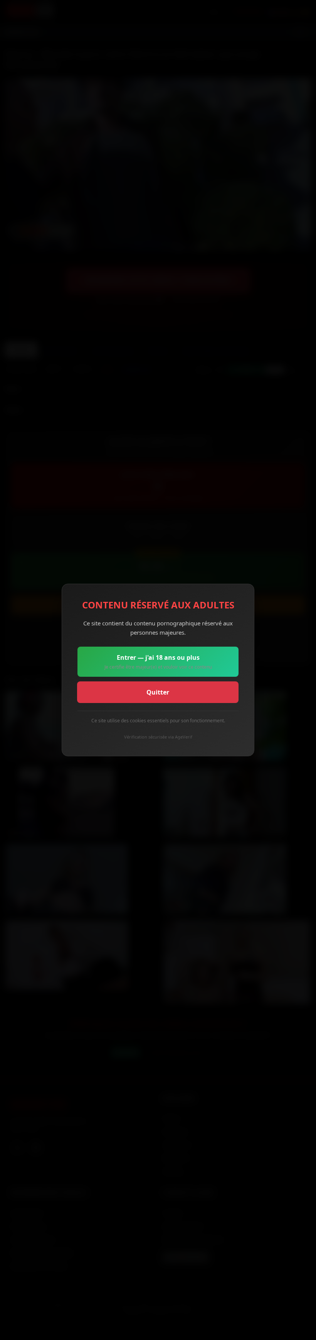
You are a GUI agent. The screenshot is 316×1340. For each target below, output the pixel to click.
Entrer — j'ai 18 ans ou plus (158, 661)
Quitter (157, 692)
